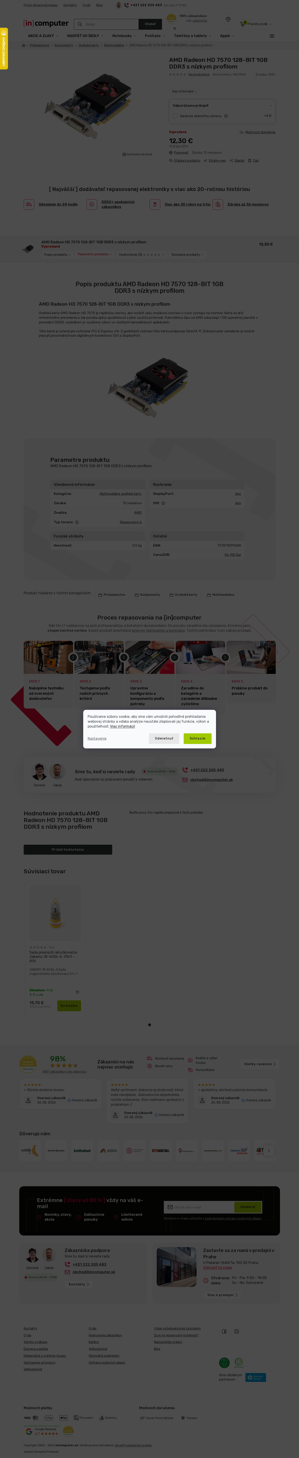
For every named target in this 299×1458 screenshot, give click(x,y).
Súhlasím (198, 738)
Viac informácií (122, 726)
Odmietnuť (164, 738)
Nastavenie (97, 738)
